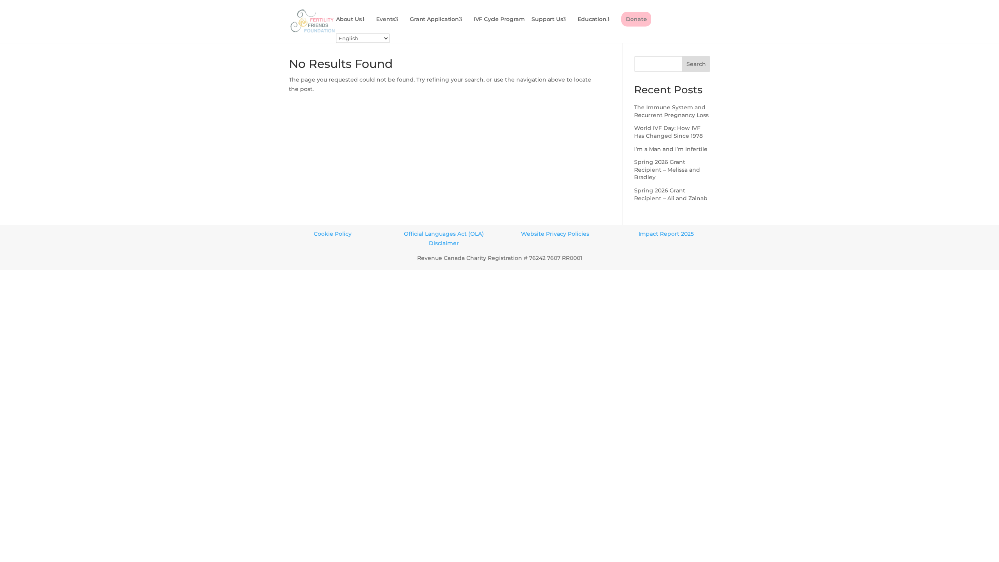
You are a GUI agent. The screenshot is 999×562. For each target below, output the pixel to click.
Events (385, 19)
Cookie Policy (333, 233)
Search (696, 64)
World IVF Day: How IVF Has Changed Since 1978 (668, 131)
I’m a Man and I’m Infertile (670, 149)
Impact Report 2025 (666, 233)
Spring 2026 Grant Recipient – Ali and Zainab (670, 194)
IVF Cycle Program (499, 19)
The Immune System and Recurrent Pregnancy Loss (671, 111)
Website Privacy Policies (555, 233)
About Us (348, 19)
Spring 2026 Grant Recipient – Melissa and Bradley (667, 169)
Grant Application (434, 19)
